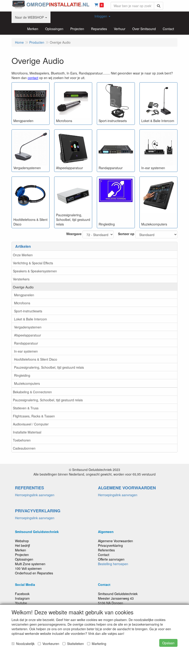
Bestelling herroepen (113, 564)
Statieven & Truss (25, 408)
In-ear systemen (26, 351)
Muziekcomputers (27, 383)
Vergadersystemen (27, 327)
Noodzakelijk (25, 643)
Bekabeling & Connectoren (32, 392)
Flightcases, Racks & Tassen (34, 416)
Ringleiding (22, 375)
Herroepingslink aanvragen (34, 495)
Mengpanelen (24, 295)
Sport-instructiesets (28, 311)
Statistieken (75, 643)
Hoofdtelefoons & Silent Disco (35, 359)
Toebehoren (22, 440)
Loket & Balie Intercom (30, 319)
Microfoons (22, 303)
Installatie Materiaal (27, 432)
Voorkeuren (50, 643)
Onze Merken (23, 255)
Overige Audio (23, 287)
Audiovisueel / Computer (31, 424)
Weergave (74, 233)
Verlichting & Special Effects (33, 263)
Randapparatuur (26, 343)
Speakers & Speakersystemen (35, 271)
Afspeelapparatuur (27, 335)
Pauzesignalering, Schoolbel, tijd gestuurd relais (49, 367)
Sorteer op (126, 233)
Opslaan (168, 643)
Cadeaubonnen (24, 448)
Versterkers (21, 279)
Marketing (99, 643)
